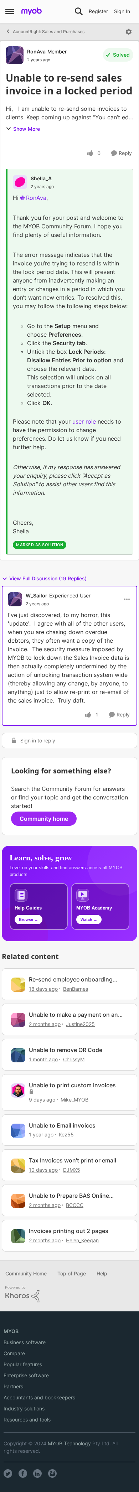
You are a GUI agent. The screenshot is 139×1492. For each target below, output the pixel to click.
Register (98, 11)
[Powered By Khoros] (69, 1294)
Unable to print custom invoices (72, 1085)
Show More (26, 129)
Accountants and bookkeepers (39, 1397)
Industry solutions (24, 1408)
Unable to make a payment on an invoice (73, 1015)
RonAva (36, 51)
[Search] (78, 11)
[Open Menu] (129, 32)
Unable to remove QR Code (65, 1049)
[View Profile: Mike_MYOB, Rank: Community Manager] (18, 1090)
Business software (25, 1342)
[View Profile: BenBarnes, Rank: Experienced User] (18, 985)
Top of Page (71, 1273)
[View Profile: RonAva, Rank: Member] (15, 55)
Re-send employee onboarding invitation (71, 979)
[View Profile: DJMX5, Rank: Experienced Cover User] (18, 1166)
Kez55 (66, 1134)
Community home (44, 818)
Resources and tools (27, 1419)
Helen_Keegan (82, 1240)
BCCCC (74, 1205)
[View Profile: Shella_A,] (20, 182)
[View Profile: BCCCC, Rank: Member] (18, 1201)
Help (102, 1273)
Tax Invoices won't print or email (72, 1160)
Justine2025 (80, 1024)
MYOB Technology (69, 1443)
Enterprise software (26, 1375)
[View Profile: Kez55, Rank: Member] (18, 1131)
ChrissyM (73, 1059)
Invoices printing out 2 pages (68, 1230)
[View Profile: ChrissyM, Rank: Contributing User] (18, 1055)
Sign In (122, 11)
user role (84, 421)
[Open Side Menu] (9, 11)
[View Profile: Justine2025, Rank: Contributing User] (18, 1020)
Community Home (26, 1273)
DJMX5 (71, 1170)
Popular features (23, 1364)
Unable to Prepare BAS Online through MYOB (69, 1196)
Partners (13, 1386)
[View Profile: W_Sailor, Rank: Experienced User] (15, 599)
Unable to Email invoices (62, 1125)
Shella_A (41, 178)
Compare (14, 1353)
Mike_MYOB (74, 1100)
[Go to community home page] (31, 11)
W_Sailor (36, 595)
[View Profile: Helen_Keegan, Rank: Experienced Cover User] (18, 1236)
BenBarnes (75, 989)
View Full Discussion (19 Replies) (48, 578)
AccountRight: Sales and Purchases (48, 31)
